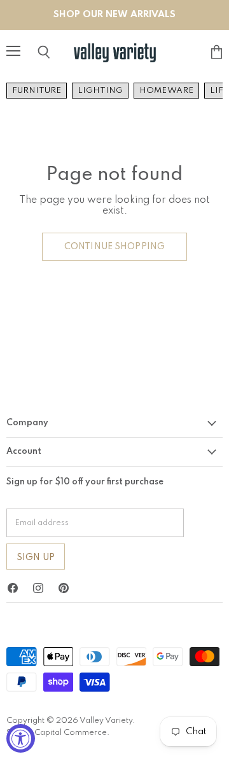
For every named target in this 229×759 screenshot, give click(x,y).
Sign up (36, 557)
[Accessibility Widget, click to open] (20, 738)
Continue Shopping (114, 246)
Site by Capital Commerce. (57, 732)
